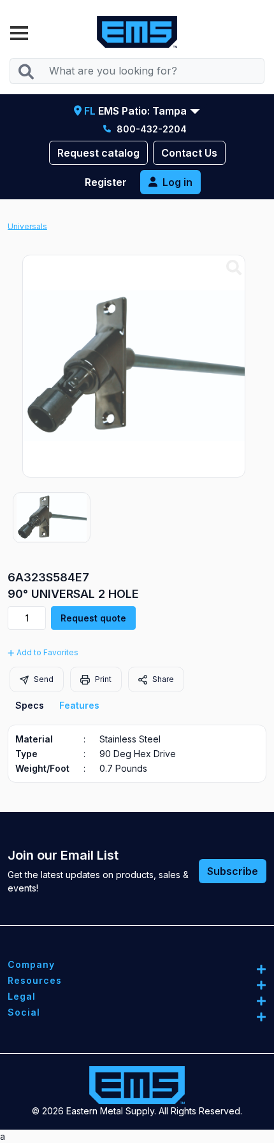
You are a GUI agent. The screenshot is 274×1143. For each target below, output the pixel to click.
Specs (29, 705)
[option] (51, 517)
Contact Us (189, 152)
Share (162, 679)
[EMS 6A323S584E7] (234, 268)
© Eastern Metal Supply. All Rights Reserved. (137, 1110)
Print (102, 679)
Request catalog (98, 152)
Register (106, 182)
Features (79, 705)
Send (43, 679)
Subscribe (232, 871)
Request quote (93, 618)
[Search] (26, 71)
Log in (177, 182)
